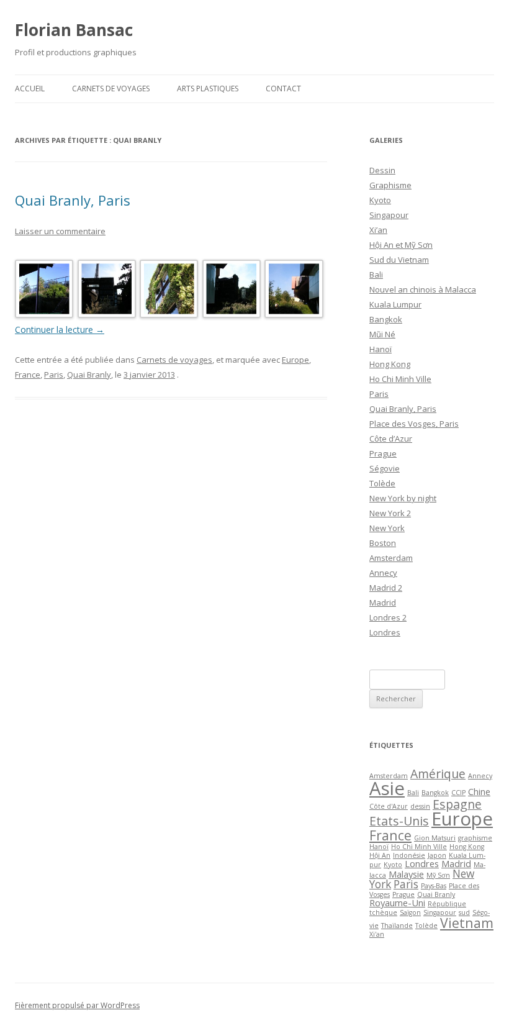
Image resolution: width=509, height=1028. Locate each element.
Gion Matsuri (435, 838)
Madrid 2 (385, 587)
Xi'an (376, 934)
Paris (53, 374)
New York (387, 528)
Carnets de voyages (111, 88)
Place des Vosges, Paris (414, 423)
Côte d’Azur (390, 438)
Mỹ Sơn (438, 875)
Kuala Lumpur (395, 304)
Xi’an (378, 229)
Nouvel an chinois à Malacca (422, 289)
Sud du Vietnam (399, 259)
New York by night (402, 498)
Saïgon (410, 912)
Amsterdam (391, 557)
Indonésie (409, 855)
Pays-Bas (433, 885)
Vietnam (466, 923)
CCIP (458, 792)
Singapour (388, 215)
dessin (420, 806)
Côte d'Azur (388, 806)
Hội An (379, 855)
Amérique (438, 773)
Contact (283, 88)
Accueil (30, 88)
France (27, 374)
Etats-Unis (399, 820)
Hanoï (380, 349)
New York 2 (390, 513)
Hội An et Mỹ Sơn (401, 244)
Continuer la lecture (59, 329)
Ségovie (384, 468)
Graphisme (390, 185)
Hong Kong (389, 364)
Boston (382, 542)
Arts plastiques (207, 88)
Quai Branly (89, 374)
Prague (383, 453)
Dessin (382, 170)
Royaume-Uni (397, 902)
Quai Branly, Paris (72, 200)
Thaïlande (397, 925)
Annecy (383, 572)
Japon (437, 855)
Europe (295, 359)
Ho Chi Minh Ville (400, 378)
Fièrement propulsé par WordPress (77, 1005)
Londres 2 (388, 617)
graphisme (475, 838)
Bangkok (385, 319)
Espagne (457, 804)
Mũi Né (382, 334)
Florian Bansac (74, 30)
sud (464, 912)
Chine (479, 791)
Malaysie (406, 874)
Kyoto (380, 200)
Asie (387, 788)
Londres (384, 632)
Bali (376, 274)
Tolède (382, 483)
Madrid (382, 602)
